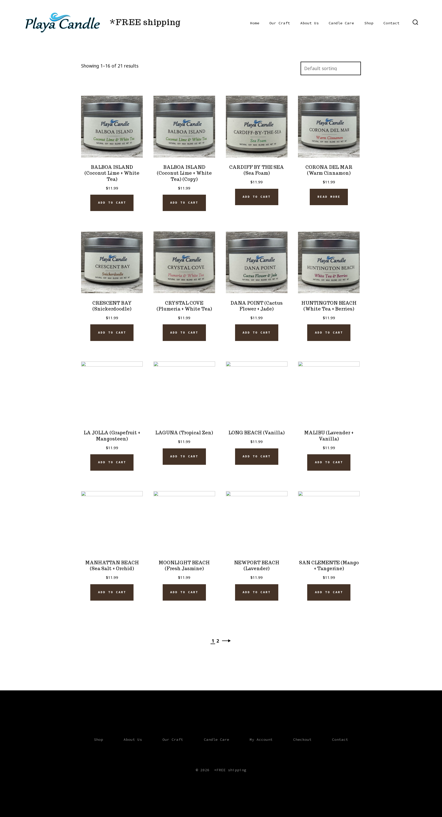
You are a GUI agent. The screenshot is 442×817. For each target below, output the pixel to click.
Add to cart (112, 202)
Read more (328, 196)
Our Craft (279, 23)
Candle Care (341, 23)
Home (254, 23)
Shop (368, 23)
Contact (391, 23)
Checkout (302, 739)
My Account (261, 739)
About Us (309, 23)
